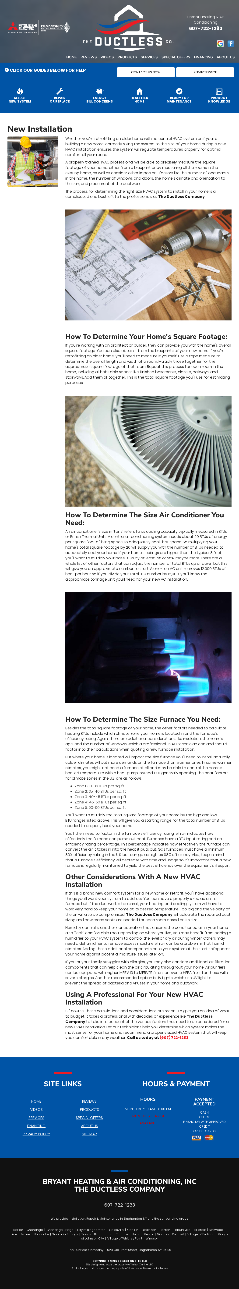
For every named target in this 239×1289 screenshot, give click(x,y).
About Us (226, 57)
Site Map (89, 1134)
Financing (203, 57)
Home (71, 57)
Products (127, 57)
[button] (146, 72)
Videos (107, 57)
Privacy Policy (36, 1134)
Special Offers (176, 57)
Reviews (89, 57)
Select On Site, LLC (133, 1261)
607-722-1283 (119, 1205)
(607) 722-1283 (174, 1037)
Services (149, 57)
